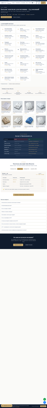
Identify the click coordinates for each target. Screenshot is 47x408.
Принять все (43, 406)
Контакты (30, 2)
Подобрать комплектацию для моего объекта (23, 194)
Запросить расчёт (18, 244)
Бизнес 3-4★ (20, 168)
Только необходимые (35, 406)
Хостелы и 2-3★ (13, 168)
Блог (27, 2)
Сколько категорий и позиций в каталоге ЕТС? (10, 220)
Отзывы (13, 2)
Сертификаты (18, 2)
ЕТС (2, 3)
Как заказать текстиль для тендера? (8, 214)
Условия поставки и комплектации (14, 83)
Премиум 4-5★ (26, 168)
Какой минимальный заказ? (7, 205)
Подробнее (17, 406)
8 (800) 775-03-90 (37, 3)
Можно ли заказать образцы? (7, 211)
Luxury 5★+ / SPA (33, 168)
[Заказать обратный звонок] (44, 399)
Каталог (5, 2)
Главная (2, 7)
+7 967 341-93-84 (39, 3)
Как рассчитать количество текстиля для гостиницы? (11, 202)
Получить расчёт (43, 3)
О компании (9, 3)
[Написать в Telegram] (32, 2)
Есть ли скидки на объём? (6, 208)
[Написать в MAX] (44, 402)
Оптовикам (23, 2)
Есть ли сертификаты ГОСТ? (7, 217)
